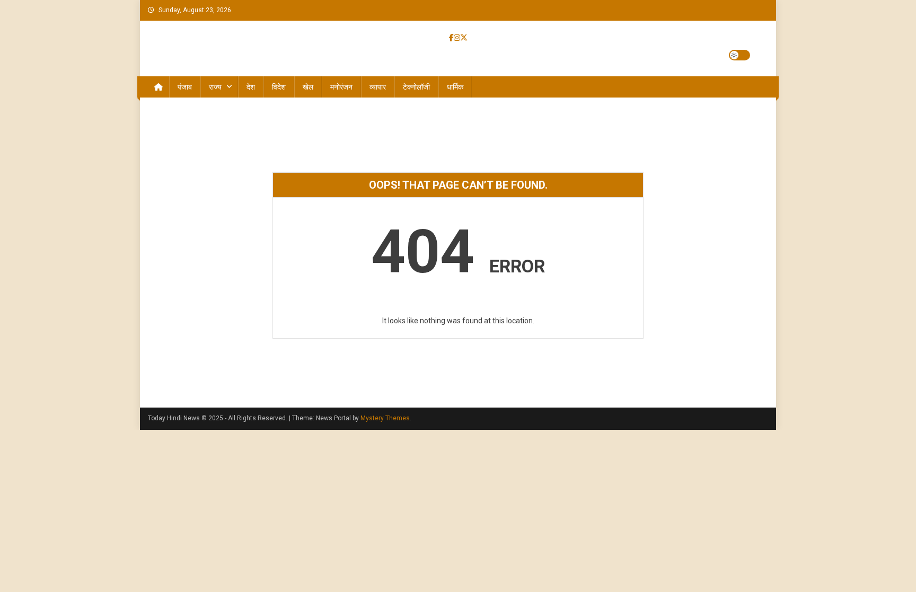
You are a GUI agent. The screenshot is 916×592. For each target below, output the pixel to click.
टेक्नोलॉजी (416, 87)
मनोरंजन (341, 87)
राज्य (215, 87)
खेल (308, 87)
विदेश (279, 87)
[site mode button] (739, 55)
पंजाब (185, 87)
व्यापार (377, 87)
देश (250, 87)
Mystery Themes (385, 418)
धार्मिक (455, 87)
